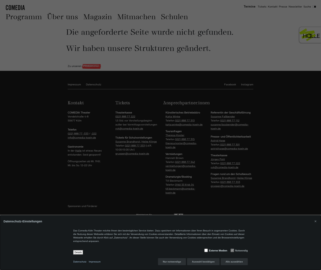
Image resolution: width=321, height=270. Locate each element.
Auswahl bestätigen (203, 261)
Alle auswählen (234, 261)
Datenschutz (79, 261)
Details (78, 252)
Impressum (95, 261)
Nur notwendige (172, 261)
